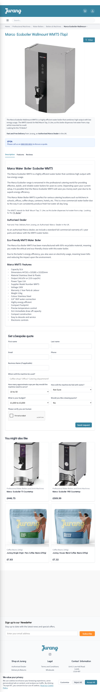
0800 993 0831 (26, 144)
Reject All (78, 682)
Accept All (91, 682)
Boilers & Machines (53, 26)
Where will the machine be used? (21, 374)
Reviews (29, 154)
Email (10, 352)
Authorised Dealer (19, 666)
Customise (64, 682)
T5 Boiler (22, 128)
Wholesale (50, 670)
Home (7, 26)
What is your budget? (17, 398)
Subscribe (87, 633)
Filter (90, 39)
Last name (55, 341)
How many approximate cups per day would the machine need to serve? (28, 385)
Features (20, 154)
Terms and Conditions (50, 666)
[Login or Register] (92, 11)
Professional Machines (21, 26)
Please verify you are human (19, 409)
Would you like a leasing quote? (64, 398)
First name (12, 341)
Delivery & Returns (18, 670)
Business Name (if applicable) (20, 363)
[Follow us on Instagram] (50, 654)
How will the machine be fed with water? (67, 384)
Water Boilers (38, 26)
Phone (53, 352)
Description (10, 154)
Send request (83, 424)
